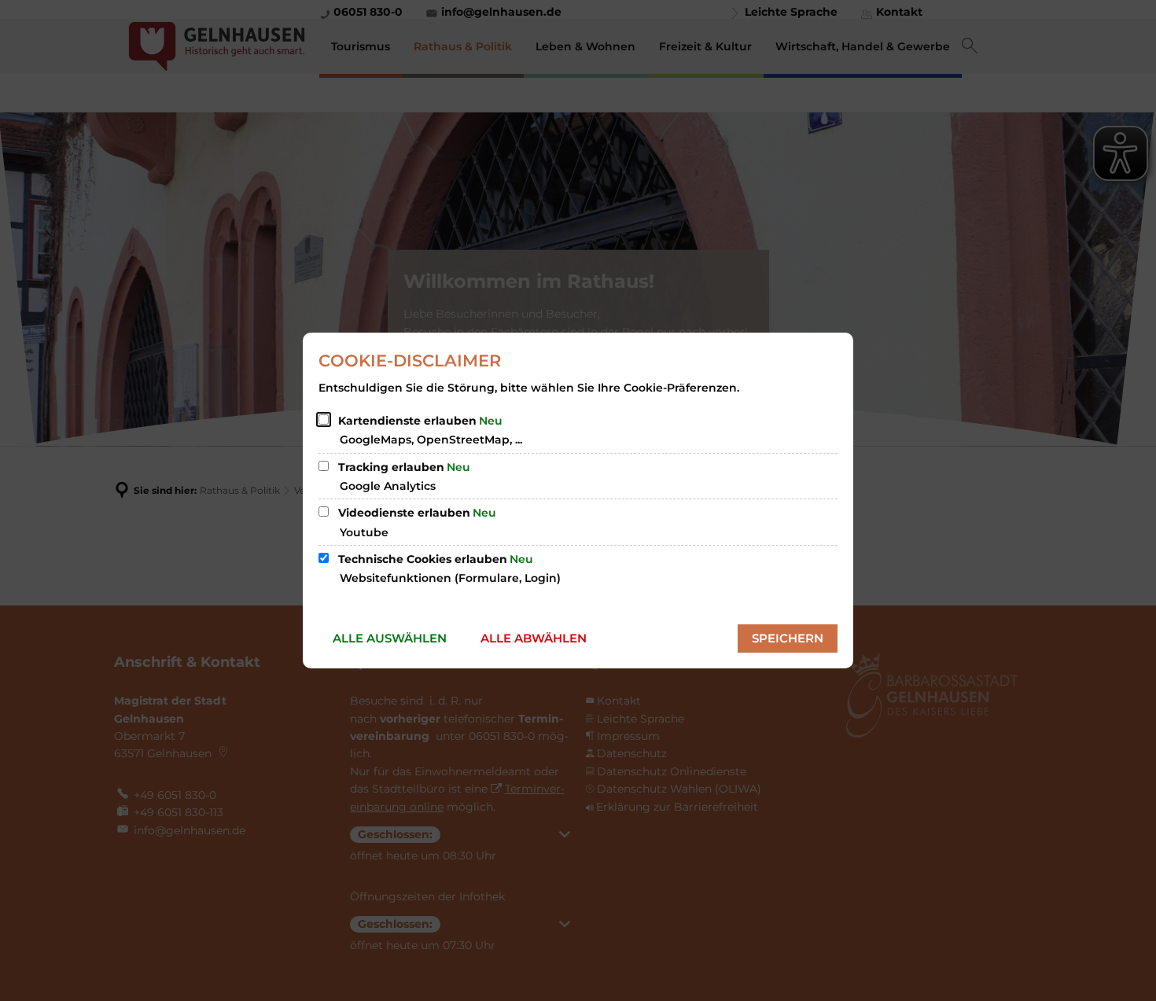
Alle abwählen (533, 638)
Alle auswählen (390, 638)
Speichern (787, 638)
